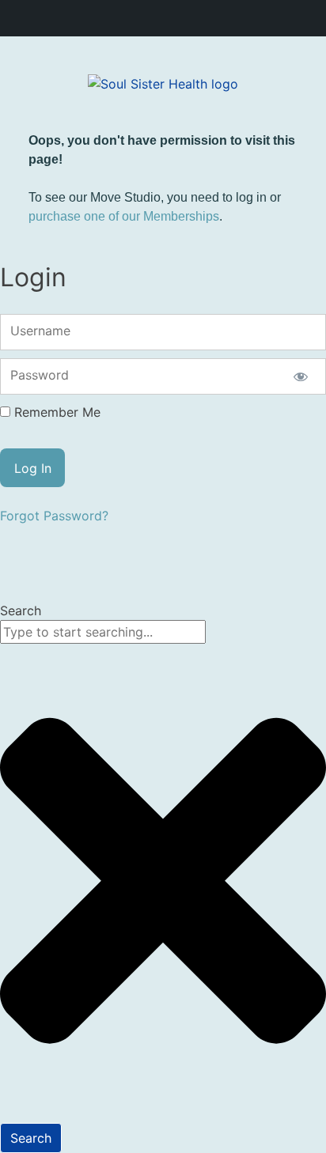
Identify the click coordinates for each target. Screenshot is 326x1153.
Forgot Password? (54, 516)
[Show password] (300, 376)
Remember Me (57, 412)
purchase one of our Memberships (123, 216)
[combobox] (103, 632)
